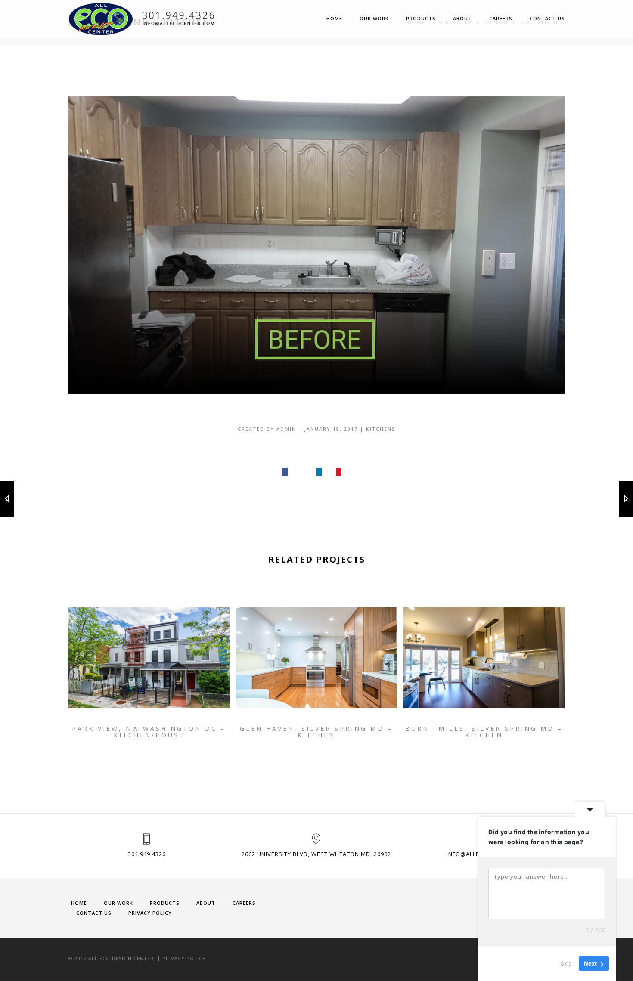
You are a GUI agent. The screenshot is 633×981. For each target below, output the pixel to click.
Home (334, 18)
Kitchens (380, 429)
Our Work (374, 18)
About (462, 18)
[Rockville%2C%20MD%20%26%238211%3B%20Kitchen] (285, 472)
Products (421, 18)
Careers (500, 18)
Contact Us (547, 18)
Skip (566, 963)
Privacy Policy (150, 913)
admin (286, 429)
